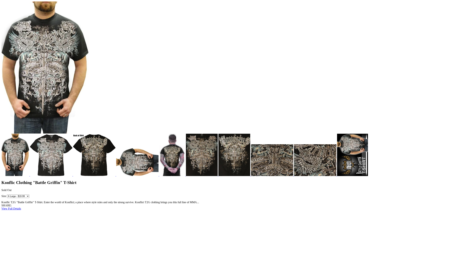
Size (3, 196)
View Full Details (11, 208)
